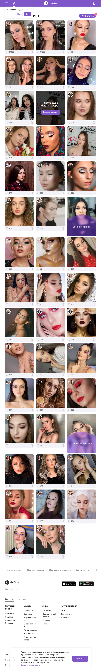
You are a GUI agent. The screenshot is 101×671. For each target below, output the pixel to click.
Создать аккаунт (50, 112)
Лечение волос (30, 630)
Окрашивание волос (30, 625)
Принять (80, 658)
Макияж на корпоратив (60, 570)
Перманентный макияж (49, 615)
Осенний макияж (83, 570)
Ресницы (46, 610)
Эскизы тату (66, 614)
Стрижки (28, 614)
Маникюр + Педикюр (10, 621)
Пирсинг (65, 617)
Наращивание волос (30, 618)
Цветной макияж (14, 570)
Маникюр (9, 613)
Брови (45, 624)
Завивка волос (30, 633)
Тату (63, 610)
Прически (28, 610)
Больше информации (30, 665)
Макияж (46, 620)
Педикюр (9, 617)
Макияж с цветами (36, 570)
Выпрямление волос (30, 638)
